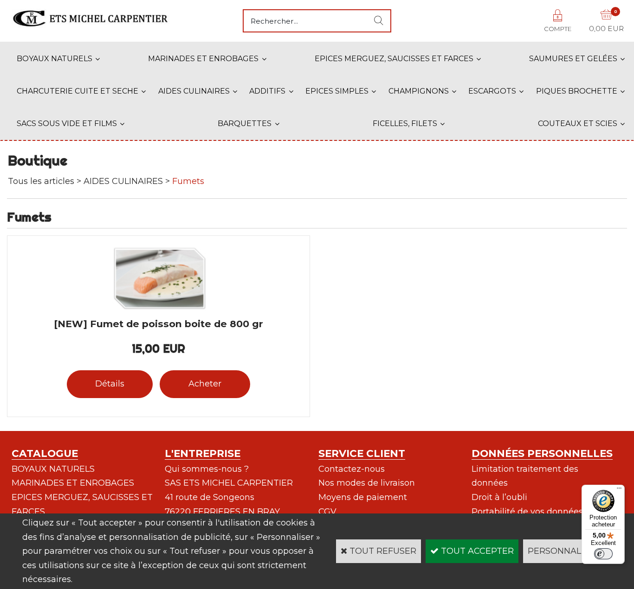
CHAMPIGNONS (418, 91)
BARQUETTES (245, 123)
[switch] (603, 553)
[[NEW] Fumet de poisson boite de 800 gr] (159, 309)
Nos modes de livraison (366, 483)
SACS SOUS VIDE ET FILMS (67, 123)
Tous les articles (41, 181)
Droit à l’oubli (499, 497)
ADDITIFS (267, 91)
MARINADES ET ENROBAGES (203, 58)
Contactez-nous (351, 469)
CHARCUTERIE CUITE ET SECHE (77, 91)
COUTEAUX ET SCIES (577, 123)
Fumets (188, 181)
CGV (327, 512)
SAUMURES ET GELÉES (573, 58)
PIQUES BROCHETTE (576, 91)
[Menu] (619, 490)
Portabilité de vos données (527, 512)
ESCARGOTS (492, 91)
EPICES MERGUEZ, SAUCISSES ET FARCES (394, 58)
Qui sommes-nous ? (207, 469)
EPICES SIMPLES (337, 91)
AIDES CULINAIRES (194, 91)
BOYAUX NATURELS (54, 58)
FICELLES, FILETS (405, 123)
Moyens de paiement (362, 497)
